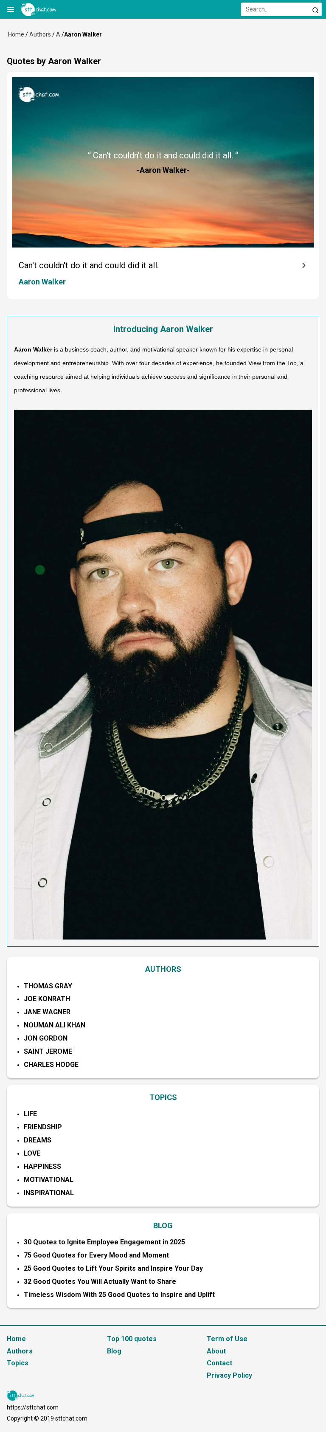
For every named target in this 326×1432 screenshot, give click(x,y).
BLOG (163, 1225)
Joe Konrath (47, 999)
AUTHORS (163, 969)
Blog (114, 1351)
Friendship (43, 1127)
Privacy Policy (229, 1375)
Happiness (42, 1166)
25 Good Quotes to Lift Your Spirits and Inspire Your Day (113, 1268)
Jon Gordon (45, 1038)
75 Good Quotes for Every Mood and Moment (96, 1255)
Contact (219, 1363)
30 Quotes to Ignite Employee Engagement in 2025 (104, 1242)
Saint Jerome (48, 1051)
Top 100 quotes (132, 1339)
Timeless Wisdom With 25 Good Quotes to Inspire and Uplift (119, 1295)
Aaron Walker (42, 281)
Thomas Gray (48, 986)
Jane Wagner (47, 1012)
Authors (40, 34)
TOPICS (163, 1097)
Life (30, 1114)
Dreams (37, 1140)
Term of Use (227, 1339)
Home (16, 34)
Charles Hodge (51, 1065)
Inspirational (49, 1193)
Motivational (48, 1180)
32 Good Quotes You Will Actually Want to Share (100, 1281)
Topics (17, 1363)
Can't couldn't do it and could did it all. (89, 265)
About (216, 1351)
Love (32, 1153)
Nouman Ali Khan (54, 1025)
